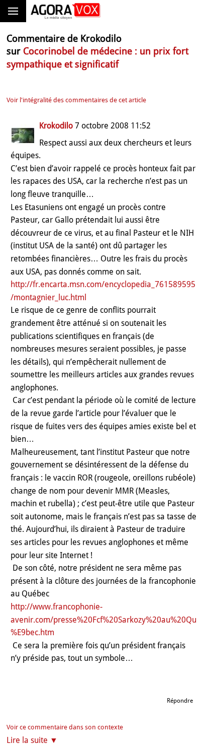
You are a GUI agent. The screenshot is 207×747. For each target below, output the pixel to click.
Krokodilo (56, 125)
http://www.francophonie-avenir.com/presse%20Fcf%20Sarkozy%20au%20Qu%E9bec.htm (103, 619)
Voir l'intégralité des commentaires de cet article (76, 100)
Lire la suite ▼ (32, 740)
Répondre (180, 700)
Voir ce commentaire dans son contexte (65, 727)
